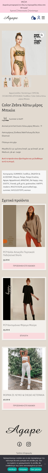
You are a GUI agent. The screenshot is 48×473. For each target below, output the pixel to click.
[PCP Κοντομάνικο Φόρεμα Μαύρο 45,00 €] (24, 299)
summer (6, 190)
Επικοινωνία (22, 11)
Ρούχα (22, 177)
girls (23, 184)
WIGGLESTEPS (17, 190)
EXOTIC (6, 184)
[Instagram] (28, 446)
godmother (30, 184)
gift (18, 184)
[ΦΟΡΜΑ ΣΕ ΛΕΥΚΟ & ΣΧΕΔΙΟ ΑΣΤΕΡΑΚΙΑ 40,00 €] (24, 369)
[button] (42, 35)
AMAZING (25, 180)
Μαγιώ (16, 177)
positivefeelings (30, 187)
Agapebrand (14, 180)
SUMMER (18, 174)
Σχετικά (13, 11)
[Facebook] (19, 446)
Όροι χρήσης (36, 469)
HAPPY (39, 184)
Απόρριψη (23, 469)
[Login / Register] (39, 18)
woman (27, 190)
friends (13, 184)
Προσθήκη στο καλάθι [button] (24, 266)
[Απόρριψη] (45, 464)
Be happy (34, 180)
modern (6, 187)
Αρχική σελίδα (14, 93)
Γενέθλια (26, 96)
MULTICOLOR (16, 187)
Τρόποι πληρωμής (24, 453)
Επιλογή (24, 336)
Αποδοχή (12, 469)
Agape (5, 180)
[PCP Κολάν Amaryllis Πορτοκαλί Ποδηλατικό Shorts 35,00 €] (24, 226)
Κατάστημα (33, 11)
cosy (40, 180)
